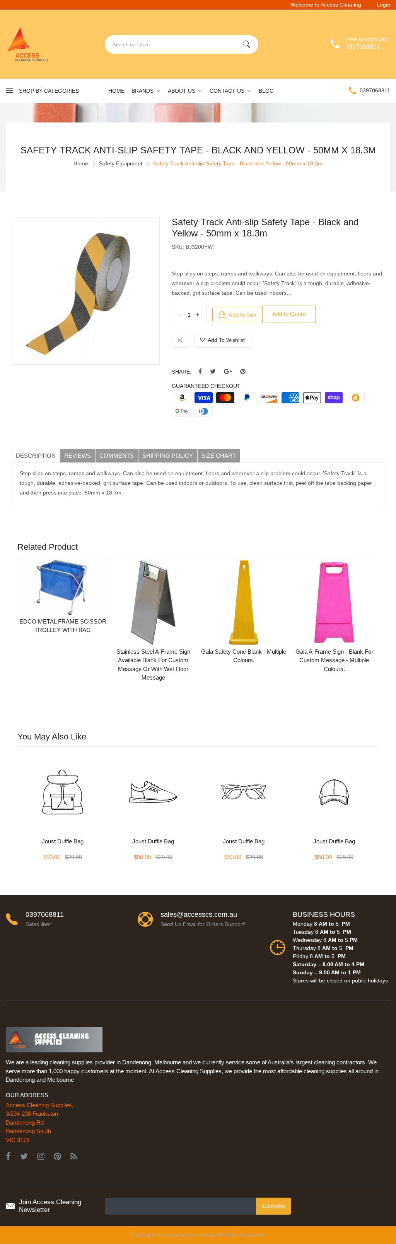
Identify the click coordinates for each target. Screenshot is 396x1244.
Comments (116, 455)
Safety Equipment (120, 163)
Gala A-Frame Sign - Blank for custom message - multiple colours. (334, 660)
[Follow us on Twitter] (213, 371)
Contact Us (228, 91)
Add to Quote (289, 314)
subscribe (273, 1206)
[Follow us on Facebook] (200, 371)
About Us (182, 91)
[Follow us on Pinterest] (243, 371)
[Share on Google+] (228, 371)
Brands (143, 91)
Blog (266, 91)
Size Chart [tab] (218, 455)
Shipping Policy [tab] (167, 455)
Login (383, 5)
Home (116, 91)
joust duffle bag (63, 841)
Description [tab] (36, 455)
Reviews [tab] (77, 455)
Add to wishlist (226, 340)
